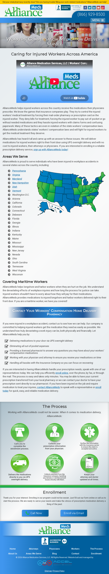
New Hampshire (20, 183)
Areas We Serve (33, 553)
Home (13, 549)
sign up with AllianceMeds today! (50, 149)
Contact (75, 553)
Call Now (36, 513)
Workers (75, 549)
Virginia (16, 175)
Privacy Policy (58, 571)
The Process (96, 549)
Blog (54, 553)
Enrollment (96, 553)
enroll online (61, 373)
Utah (14, 187)
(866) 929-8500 (91, 14)
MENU (96, 20)
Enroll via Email (74, 513)
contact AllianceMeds (48, 387)
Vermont (16, 191)
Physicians (54, 549)
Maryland (17, 179)
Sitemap (48, 571)
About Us (12, 553)
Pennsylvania (19, 171)
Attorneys (33, 549)
